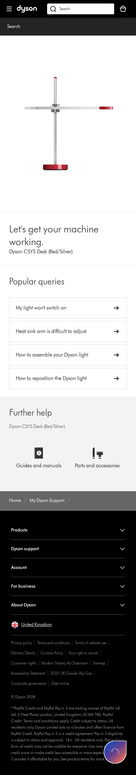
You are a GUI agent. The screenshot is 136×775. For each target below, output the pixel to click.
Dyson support (25, 548)
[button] (31, 625)
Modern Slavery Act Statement (64, 663)
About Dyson (23, 605)
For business (23, 586)
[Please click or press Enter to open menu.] (9, 9)
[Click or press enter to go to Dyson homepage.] (27, 11)
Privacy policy (21, 642)
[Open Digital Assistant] (115, 752)
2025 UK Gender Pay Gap (71, 673)
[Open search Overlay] (80, 8)
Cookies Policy (51, 653)
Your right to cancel (83, 653)
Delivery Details (23, 653)
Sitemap (99, 663)
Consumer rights (23, 663)
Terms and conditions (53, 642)
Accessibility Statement (28, 673)
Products (19, 530)
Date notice (60, 683)
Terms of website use (90, 642)
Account (19, 567)
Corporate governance (28, 683)
